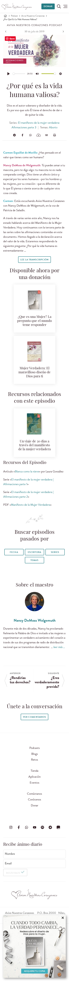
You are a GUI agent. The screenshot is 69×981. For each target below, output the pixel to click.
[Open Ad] (34, 946)
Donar (48, 6)
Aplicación (34, 776)
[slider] (19, 73)
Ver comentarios (34, 717)
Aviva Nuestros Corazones (33, 16)
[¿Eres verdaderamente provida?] (63, 31)
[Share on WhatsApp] (30, 135)
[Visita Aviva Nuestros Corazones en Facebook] (18, 827)
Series (55, 552)
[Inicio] (5, 16)
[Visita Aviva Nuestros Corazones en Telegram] (50, 827)
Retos (34, 759)
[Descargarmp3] (38, 135)
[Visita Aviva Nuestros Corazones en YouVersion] (58, 827)
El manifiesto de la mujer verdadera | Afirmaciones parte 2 (28, 494)
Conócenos (34, 799)
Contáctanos (34, 793)
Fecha (14, 552)
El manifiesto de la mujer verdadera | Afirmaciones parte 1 (28, 481)
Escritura (34, 552)
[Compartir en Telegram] (14, 135)
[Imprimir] (55, 135)
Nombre (10, 854)
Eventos (34, 782)
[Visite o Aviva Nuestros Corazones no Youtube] (34, 827)
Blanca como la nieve (27, 471)
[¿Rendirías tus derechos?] (6, 31)
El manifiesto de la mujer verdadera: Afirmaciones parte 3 (36, 125)
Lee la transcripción (34, 259)
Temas (34, 560)
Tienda (34, 770)
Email (8, 863)
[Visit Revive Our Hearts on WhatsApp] (26, 827)
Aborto (53, 127)
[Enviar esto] (47, 135)
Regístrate (13, 873)
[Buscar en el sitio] (59, 6)
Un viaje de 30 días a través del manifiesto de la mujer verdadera (34, 445)
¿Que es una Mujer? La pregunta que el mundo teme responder (34, 321)
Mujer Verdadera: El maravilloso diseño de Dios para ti (34, 372)
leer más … (59, 647)
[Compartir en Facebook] (22, 135)
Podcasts (34, 748)
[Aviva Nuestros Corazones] (17, 6)
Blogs (34, 753)
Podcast (14, 16)
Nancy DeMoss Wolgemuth (35, 620)
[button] (65, 6)
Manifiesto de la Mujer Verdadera (30, 504)
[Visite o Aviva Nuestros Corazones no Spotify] (42, 827)
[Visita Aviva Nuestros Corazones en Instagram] (10, 827)
